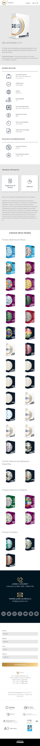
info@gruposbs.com (20, 601)
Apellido (4, 638)
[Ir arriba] (37, 721)
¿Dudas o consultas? (20, 584)
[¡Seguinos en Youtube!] (25, 613)
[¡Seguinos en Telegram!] (36, 613)
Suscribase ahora (20, 664)
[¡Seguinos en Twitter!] (9, 613)
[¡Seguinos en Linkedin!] (3, 613)
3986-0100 (30, 586)
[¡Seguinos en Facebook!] (20, 613)
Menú (34, 3)
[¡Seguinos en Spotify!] (31, 613)
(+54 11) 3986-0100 (21, 683)
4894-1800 (20, 586)
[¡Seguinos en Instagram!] (14, 613)
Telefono (4, 654)
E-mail (3, 646)
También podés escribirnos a (20, 599)
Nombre (4, 630)
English (28, 3)
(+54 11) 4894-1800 (21, 681)
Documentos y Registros (16, 694)
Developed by (19, 741)
